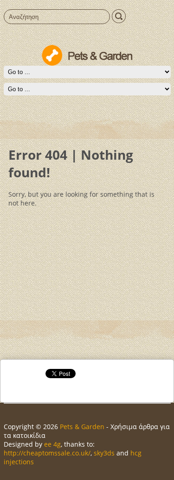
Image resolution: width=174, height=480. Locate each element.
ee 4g (52, 444)
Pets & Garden (82, 426)
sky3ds (104, 453)
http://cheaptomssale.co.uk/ (47, 453)
